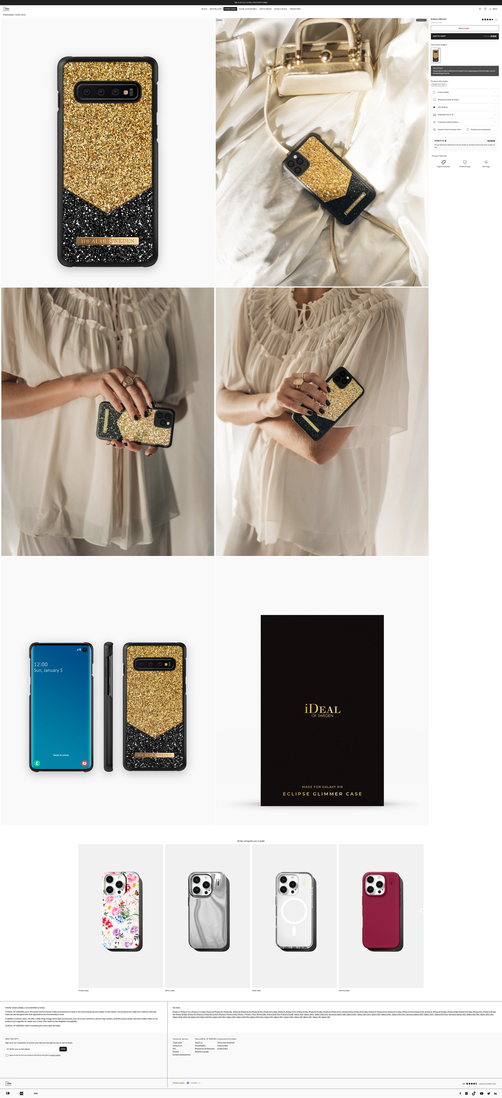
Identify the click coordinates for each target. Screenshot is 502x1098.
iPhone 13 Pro (382, 1012)
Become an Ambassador (205, 1048)
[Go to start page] (6, 9)
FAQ (174, 1048)
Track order (177, 1042)
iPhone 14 (327, 1012)
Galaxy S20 (231, 1017)
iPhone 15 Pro (291, 1012)
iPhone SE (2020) (211, 1014)
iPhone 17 (176, 1012)
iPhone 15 (281, 1012)
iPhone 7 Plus (250, 1014)
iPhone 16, (237, 1012)
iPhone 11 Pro (478, 1012)
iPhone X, (200, 1014)
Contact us (177, 1045)
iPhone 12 (428, 1012)
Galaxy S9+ (307, 1017)
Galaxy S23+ (429, 1014)
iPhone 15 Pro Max (316, 1012)
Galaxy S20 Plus (242, 1017)
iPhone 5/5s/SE (287, 1014)
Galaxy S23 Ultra (441, 1014)
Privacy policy (222, 1045)
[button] (479, 1083)
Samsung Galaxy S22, (457, 1014)
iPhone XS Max (181, 1014)
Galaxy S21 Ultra (219, 1017)
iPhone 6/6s (261, 1014)
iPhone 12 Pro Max (440, 1012)
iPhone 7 (241, 1014)
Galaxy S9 (298, 1017)
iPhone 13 (372, 1012)
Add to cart (464, 36)
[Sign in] (480, 9)
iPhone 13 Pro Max (395, 1012)
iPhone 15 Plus (302, 1012)
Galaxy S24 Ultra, (399, 1014)
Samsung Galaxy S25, (337, 1014)
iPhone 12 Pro (419, 1012)
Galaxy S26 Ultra (321, 1014)
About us (198, 1042)
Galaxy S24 (375, 1014)
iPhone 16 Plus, (257, 1012)
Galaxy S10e (288, 1017)
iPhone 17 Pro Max (199, 1012)
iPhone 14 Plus (347, 1012)
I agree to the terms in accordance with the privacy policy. (35, 1055)
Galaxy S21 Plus (206, 1017)
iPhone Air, (210, 1012)
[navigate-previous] (422, 911)
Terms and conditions (226, 1042)
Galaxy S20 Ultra (257, 1017)
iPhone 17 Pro (186, 1012)
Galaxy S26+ (309, 1014)
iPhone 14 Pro (336, 1012)
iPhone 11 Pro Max (465, 1012)
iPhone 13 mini (407, 1012)
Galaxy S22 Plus (473, 1014)
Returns (176, 1051)
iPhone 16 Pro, (246, 1012)
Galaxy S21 (195, 1017)
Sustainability (200, 1045)
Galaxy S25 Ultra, (364, 1014)
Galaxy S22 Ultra (487, 1014)
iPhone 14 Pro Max (361, 1012)
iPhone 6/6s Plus (273, 1014)
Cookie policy (222, 1048)
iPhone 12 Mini (453, 1012)
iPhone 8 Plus (232, 1014)
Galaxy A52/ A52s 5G (181, 1017)
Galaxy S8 (317, 1017)
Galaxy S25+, (351, 1014)
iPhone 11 (486, 1012)
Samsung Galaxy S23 (414, 1014)
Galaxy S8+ (326, 1017)
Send (63, 1049)
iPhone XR (192, 1014)
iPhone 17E (219, 1012)
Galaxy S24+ (386, 1014)
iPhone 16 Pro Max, (270, 1012)
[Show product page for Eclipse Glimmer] (435, 55)
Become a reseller (202, 1051)
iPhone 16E (228, 1012)
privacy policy (55, 1055)
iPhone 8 (222, 1014)
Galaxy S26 (298, 1014)
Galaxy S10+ (278, 1017)
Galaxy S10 (268, 1017)
